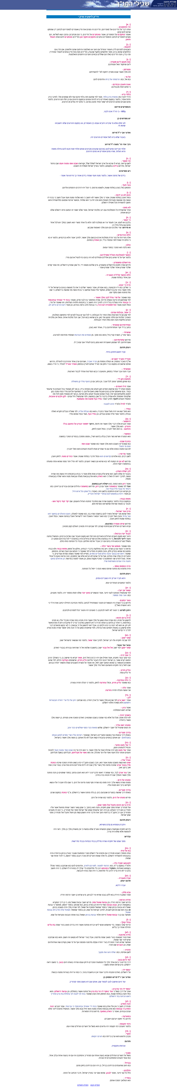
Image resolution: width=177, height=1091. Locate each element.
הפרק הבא (95, 1085)
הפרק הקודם (82, 1085)
